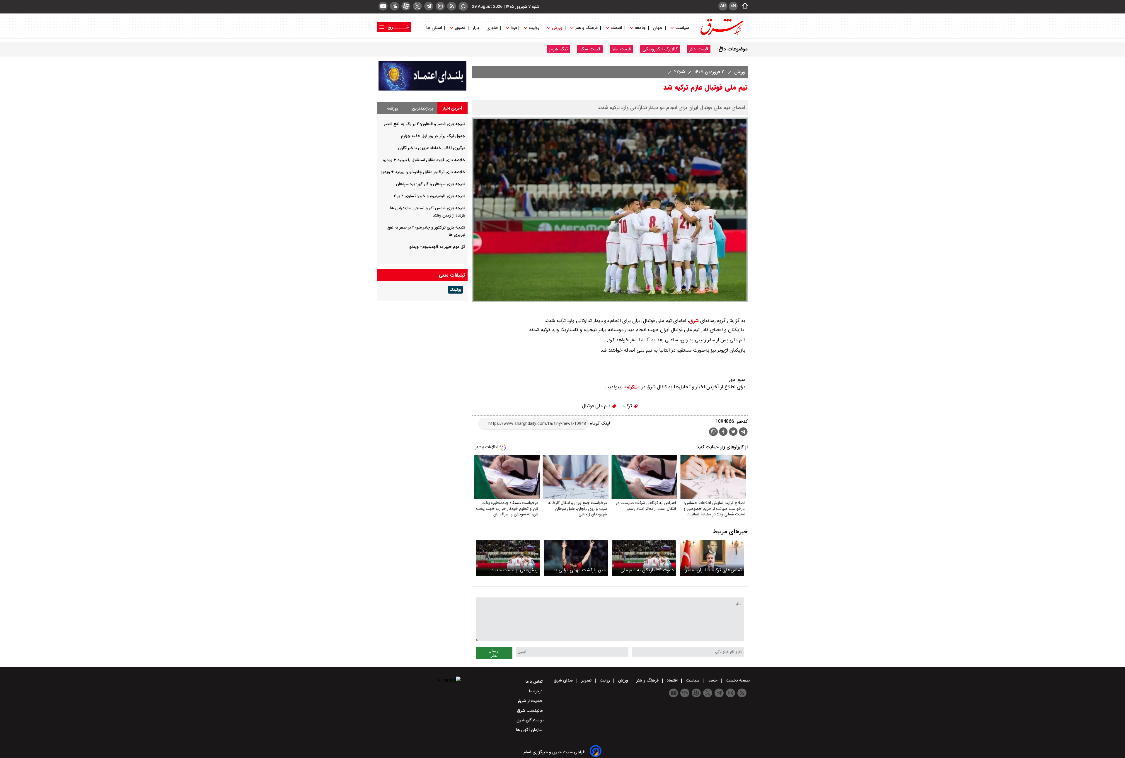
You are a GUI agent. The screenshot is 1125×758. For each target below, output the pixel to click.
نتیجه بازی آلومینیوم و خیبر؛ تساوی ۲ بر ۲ (429, 196)
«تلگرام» (631, 387)
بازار (475, 28)
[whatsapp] (713, 431)
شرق (694, 321)
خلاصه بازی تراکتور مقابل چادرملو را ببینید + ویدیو (423, 172)
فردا (513, 28)
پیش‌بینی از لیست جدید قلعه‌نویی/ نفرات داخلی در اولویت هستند (513, 570)
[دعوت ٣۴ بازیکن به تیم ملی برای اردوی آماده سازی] (644, 558)
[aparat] (405, 6)
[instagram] (440, 6)
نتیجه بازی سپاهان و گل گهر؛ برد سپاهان (430, 184)
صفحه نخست (737, 680)
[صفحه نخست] (743, 6)
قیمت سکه (589, 49)
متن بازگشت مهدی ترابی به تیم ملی (579, 570)
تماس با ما (535, 681)
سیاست (682, 28)
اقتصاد (616, 28)
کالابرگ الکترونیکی (660, 49)
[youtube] (383, 6)
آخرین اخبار (452, 108)
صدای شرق (564, 680)
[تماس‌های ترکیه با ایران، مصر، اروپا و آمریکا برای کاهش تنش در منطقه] (712, 558)
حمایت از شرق (531, 701)
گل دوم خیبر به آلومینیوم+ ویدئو (437, 246)
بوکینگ (455, 290)
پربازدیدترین (422, 108)
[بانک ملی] (422, 89)
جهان (658, 28)
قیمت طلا (621, 49)
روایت (534, 28)
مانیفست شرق (530, 710)
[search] (463, 6)
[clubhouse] (394, 6)
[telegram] (428, 6)
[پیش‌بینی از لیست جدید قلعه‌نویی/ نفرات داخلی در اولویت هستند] (508, 558)
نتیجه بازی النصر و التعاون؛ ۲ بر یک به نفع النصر (424, 124)
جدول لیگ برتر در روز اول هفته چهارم (433, 136)
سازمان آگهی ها (530, 730)
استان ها (434, 28)
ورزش (557, 28)
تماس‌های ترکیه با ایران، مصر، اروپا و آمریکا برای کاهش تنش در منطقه (712, 570)
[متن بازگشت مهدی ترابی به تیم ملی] (576, 558)
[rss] (451, 6)
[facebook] (723, 432)
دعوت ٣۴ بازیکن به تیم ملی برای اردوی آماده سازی (647, 570)
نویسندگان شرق (530, 720)
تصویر (460, 28)
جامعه (640, 28)
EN (733, 5)
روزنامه (392, 108)
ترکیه (628, 406)
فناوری (492, 28)
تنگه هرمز (558, 49)
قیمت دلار (698, 49)
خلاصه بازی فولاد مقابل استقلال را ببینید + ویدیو (424, 160)
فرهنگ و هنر (586, 28)
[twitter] (417, 6)
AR (723, 5)
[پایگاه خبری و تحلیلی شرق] (721, 34)
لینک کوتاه (599, 423)
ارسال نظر (494, 653)
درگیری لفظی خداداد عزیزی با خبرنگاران (431, 148)
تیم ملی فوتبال (597, 406)
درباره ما (536, 691)
